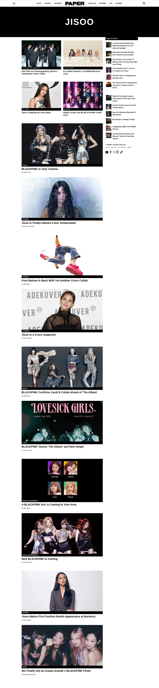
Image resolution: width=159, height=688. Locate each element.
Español (119, 3)
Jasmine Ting (28, 450)
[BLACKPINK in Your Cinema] (62, 143)
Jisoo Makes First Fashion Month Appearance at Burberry (59, 616)
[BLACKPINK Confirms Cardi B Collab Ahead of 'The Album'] (62, 367)
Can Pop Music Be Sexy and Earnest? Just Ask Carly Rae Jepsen (123, 136)
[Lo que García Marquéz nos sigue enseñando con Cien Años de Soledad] (108, 45)
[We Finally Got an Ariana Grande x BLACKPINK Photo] (62, 645)
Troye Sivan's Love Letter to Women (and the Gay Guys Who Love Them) (124, 61)
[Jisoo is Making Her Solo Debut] (41, 95)
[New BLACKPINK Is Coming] (62, 533)
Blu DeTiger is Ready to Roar (123, 119)
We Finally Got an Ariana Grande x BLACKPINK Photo (56, 670)
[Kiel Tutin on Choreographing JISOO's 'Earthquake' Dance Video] (41, 53)
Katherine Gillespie (29, 674)
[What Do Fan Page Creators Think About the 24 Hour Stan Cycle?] (108, 97)
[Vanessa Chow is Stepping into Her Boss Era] (108, 77)
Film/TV (25, 165)
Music (39, 3)
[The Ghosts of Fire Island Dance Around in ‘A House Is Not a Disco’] (108, 84)
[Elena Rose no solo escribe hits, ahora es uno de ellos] (108, 54)
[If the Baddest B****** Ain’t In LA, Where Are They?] (108, 70)
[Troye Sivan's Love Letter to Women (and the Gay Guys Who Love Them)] (108, 61)
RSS (118, 147)
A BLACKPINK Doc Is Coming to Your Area (49, 504)
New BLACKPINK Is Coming (40, 558)
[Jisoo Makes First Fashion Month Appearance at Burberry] (62, 591)
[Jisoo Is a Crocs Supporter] (62, 309)
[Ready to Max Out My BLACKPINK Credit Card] (83, 95)
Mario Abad (27, 620)
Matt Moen (27, 284)
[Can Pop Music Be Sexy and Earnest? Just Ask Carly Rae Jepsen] (108, 135)
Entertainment (31, 68)
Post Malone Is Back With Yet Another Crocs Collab (55, 280)
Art (110, 3)
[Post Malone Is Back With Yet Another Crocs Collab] (62, 255)
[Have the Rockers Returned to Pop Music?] (108, 114)
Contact (113, 147)
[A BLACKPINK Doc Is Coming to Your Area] (62, 479)
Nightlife (92, 3)
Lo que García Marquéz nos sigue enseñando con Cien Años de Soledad (123, 45)
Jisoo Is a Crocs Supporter (39, 334)
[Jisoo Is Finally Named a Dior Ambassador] (62, 197)
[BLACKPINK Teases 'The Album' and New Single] (62, 421)
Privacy (123, 147)
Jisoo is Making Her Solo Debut (36, 112)
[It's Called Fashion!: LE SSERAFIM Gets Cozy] (83, 53)
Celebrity (58, 3)
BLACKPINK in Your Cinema (40, 168)
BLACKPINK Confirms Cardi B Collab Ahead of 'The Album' (59, 392)
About (107, 147)
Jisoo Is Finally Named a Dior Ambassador (49, 222)
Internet (102, 3)
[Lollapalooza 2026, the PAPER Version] (108, 128)
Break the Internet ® (31, 501)
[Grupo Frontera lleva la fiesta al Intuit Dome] (108, 106)
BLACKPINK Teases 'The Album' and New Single (53, 446)
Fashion (48, 3)
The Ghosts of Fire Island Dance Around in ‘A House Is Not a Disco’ (124, 85)
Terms (129, 147)
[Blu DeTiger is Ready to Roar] (108, 121)
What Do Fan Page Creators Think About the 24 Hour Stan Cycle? (123, 98)
